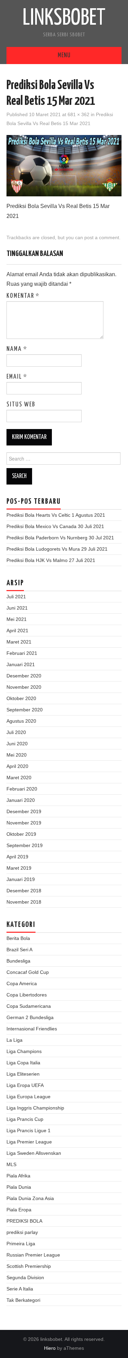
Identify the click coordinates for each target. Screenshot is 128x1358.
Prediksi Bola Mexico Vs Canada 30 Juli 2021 (55, 526)
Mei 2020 (16, 755)
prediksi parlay (22, 1232)
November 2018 (23, 902)
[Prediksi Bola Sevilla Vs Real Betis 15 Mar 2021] (64, 165)
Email (16, 377)
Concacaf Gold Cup (27, 972)
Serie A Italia (19, 1289)
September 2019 (24, 845)
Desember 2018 (23, 890)
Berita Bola (18, 938)
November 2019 (23, 822)
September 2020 (24, 709)
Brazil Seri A (19, 949)
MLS (11, 1164)
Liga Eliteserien (23, 1074)
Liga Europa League (28, 1096)
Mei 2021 (16, 619)
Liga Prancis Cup (24, 1119)
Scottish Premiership (28, 1266)
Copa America (21, 983)
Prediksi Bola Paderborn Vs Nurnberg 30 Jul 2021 (60, 537)
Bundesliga (18, 961)
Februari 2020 (21, 789)
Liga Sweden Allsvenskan (33, 1153)
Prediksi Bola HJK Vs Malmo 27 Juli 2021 (50, 560)
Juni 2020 (17, 743)
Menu (64, 55)
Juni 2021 (17, 608)
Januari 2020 (20, 800)
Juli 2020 (16, 732)
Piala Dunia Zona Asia (30, 1198)
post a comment (101, 237)
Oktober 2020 (21, 698)
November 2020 (23, 687)
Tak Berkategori (23, 1300)
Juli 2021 (16, 596)
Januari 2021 (20, 664)
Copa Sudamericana (28, 1006)
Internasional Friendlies (31, 1028)
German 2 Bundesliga (30, 1017)
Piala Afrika (18, 1175)
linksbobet (64, 18)
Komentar (23, 296)
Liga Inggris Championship (35, 1108)
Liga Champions (24, 1051)
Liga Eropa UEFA (25, 1085)
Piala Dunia (18, 1187)
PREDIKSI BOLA (24, 1221)
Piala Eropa (18, 1209)
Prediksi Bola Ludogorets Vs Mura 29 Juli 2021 (57, 549)
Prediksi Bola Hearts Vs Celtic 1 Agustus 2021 (55, 515)
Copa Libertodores (26, 995)
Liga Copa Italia (23, 1062)
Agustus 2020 (21, 721)
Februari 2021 (21, 653)
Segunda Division (25, 1277)
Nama (16, 349)
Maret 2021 (18, 642)
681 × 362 (78, 114)
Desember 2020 (23, 675)
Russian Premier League (33, 1255)
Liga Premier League (29, 1142)
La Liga (14, 1040)
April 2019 (17, 856)
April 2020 (17, 766)
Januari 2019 (20, 879)
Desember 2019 (23, 811)
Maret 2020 (18, 777)
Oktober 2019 (21, 834)
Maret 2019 (18, 868)
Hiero (50, 1348)
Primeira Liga (20, 1243)
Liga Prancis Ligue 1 (28, 1130)
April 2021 (17, 630)
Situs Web (20, 405)
